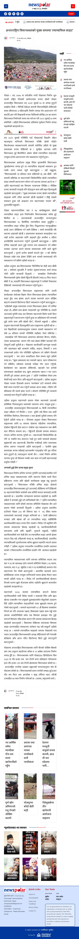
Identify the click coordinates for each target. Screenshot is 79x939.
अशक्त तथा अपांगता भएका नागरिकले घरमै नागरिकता (26, 22)
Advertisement (33, 898)
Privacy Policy (33, 907)
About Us (32, 894)
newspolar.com (36, 930)
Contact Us (32, 911)
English (71, 13)
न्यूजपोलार (12, 38)
